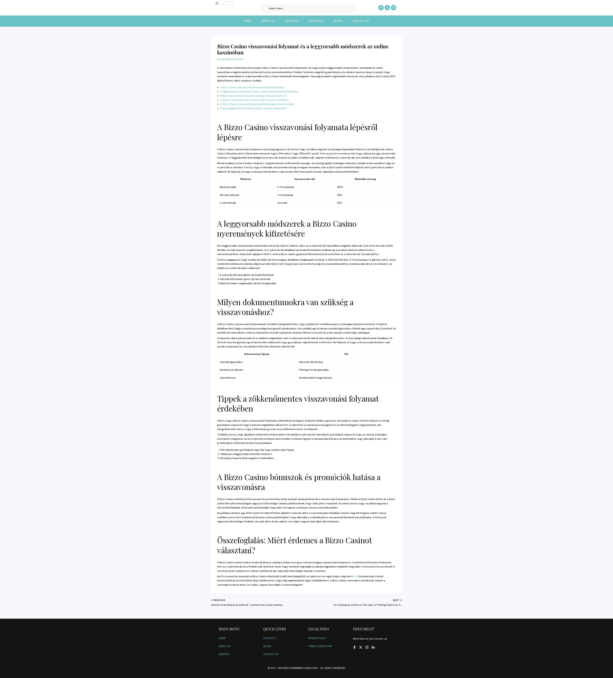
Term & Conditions (320, 646)
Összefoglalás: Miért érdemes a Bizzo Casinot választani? (253, 108)
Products (316, 21)
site (355, 576)
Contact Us (360, 21)
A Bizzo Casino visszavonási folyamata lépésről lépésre (252, 87)
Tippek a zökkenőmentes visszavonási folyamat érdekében (254, 100)
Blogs (337, 21)
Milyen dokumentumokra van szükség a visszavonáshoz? (253, 95)
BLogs (267, 646)
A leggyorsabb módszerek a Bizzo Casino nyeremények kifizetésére (259, 91)
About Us (268, 21)
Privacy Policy (317, 638)
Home (247, 21)
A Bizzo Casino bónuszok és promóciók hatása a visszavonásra (257, 104)
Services (291, 21)
